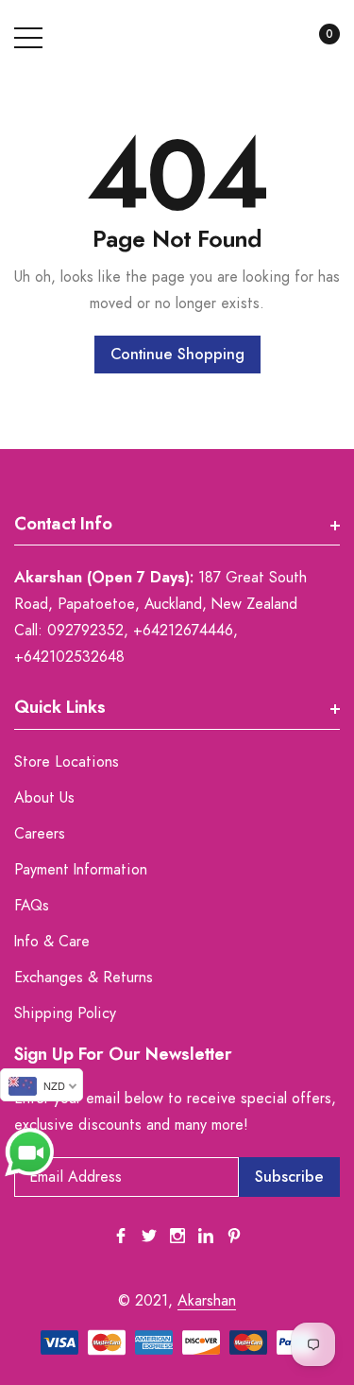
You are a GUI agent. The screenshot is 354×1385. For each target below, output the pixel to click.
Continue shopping (177, 354)
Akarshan (206, 1300)
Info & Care (52, 941)
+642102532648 (69, 657)
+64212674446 (183, 630)
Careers (39, 833)
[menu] (28, 38)
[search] (271, 38)
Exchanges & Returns (83, 977)
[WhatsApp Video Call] (29, 1151)
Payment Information (80, 869)
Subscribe (289, 1177)
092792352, (87, 630)
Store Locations (66, 762)
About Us (44, 797)
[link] (121, 1235)
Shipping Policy (65, 1013)
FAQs (31, 905)
